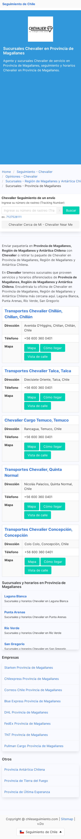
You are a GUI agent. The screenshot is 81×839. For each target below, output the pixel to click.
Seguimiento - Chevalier (34, 172)
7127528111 (14, 216)
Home (6, 172)
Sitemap (67, 819)
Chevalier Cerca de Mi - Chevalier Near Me (41, 224)
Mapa (32, 348)
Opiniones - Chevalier (22, 176)
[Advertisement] (40, 122)
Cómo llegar (52, 348)
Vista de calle (38, 357)
